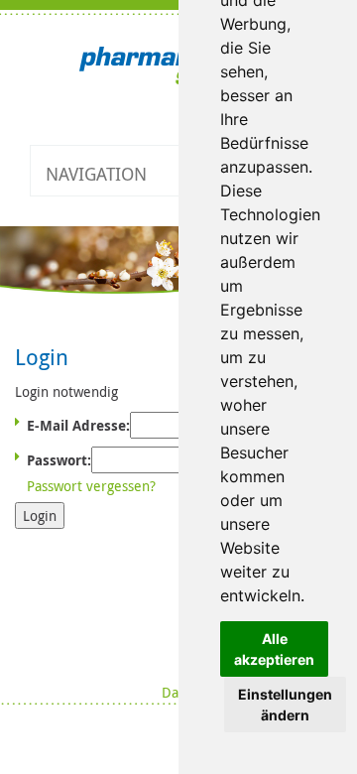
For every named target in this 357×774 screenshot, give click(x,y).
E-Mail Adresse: (78, 425)
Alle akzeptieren (274, 649)
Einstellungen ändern (285, 704)
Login (40, 515)
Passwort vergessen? (91, 485)
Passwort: (59, 460)
